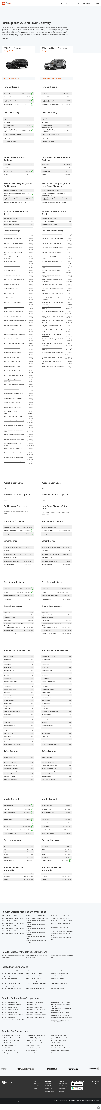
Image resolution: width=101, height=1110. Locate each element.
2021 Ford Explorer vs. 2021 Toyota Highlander (35, 933)
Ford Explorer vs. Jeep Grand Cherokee (12, 973)
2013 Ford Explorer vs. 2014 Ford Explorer (37, 918)
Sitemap (56, 1100)
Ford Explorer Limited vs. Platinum (11, 1004)
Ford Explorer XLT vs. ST (32, 1004)
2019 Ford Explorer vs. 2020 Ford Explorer (13, 918)
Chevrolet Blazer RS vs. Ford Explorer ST (61, 1017)
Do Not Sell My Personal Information (84, 1100)
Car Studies (48, 1083)
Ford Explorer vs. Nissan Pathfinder (11, 988)
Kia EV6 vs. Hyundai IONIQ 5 (9, 1050)
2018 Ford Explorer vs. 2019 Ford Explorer (37, 915)
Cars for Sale (64, 3)
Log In (97, 3)
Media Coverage (63, 1086)
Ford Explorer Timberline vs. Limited (36, 1014)
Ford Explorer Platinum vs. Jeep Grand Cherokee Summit (61, 1009)
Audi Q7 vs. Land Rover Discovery (59, 973)
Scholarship (62, 1088)
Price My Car (48, 1088)
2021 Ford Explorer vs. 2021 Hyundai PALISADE (60, 934)
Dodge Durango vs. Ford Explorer (11, 976)
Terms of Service (63, 1100)
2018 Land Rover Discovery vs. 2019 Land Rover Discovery (37, 956)
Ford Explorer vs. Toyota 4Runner (35, 971)
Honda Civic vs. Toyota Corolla (10, 1043)
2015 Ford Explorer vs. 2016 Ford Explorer (13, 921)
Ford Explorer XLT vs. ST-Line (34, 1007)
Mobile (35, 1088)
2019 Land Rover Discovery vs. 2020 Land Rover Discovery (13, 956)
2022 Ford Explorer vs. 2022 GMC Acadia (61, 918)
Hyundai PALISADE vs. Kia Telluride (60, 1038)
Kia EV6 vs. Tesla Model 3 (57, 1053)
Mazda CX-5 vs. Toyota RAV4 (58, 1035)
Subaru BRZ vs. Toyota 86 (9, 1045)
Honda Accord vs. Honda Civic (59, 1040)
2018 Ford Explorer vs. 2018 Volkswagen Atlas (61, 938)
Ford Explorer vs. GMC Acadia (10, 981)
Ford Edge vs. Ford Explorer (9, 986)
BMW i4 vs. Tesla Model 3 (33, 1045)
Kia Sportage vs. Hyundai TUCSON (11, 1035)
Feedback (61, 1091)
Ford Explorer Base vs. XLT (9, 1017)
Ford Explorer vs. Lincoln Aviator (35, 988)
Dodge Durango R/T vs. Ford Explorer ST (13, 1019)
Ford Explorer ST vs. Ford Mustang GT (61, 1012)
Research (74, 3)
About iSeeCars (63, 1083)
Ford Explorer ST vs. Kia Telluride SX (60, 1002)
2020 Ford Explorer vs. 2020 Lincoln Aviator (60, 928)
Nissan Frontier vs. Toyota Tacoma (36, 1043)
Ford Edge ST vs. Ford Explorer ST (60, 1015)
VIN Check (86, 3)
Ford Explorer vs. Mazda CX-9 (34, 978)
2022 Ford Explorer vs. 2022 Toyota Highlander (35, 921)
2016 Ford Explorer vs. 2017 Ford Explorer (13, 923)
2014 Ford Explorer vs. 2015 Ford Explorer (13, 931)
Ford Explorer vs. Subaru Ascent (59, 983)
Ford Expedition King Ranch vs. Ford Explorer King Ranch (60, 1020)
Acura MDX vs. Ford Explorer (58, 981)
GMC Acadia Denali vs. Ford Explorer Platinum (60, 1005)
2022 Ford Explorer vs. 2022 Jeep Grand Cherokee (36, 941)
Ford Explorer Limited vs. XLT (10, 1002)
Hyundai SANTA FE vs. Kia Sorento (35, 1035)
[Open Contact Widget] (98, 1107)
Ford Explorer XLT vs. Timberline (35, 1017)
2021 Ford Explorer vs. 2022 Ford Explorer (13, 933)
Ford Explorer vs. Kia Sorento (34, 973)
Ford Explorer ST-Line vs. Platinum (35, 1009)
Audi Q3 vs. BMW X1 (31, 1050)
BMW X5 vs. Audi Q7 (31, 1053)
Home (3, 8)
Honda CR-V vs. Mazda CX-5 (33, 1040)
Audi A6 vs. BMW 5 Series (57, 1043)
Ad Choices (96, 1100)
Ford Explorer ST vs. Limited (9, 1012)
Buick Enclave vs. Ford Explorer (59, 986)
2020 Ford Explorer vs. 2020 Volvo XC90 (61, 921)
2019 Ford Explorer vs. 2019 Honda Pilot (61, 915)
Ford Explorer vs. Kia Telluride (34, 976)
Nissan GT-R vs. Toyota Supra (34, 1038)
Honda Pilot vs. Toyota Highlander (11, 1038)
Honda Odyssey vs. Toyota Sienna (11, 1053)
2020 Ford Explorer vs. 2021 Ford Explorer (13, 926)
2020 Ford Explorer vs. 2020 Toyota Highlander (35, 925)
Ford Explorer (9, 8)
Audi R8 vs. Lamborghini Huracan (60, 1050)
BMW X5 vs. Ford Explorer (57, 988)
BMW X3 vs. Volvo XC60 (57, 1045)
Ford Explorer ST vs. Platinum (10, 1009)
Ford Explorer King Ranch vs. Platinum (12, 1014)
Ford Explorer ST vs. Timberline (34, 1002)
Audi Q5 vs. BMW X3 (7, 1048)
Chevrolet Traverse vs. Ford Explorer (36, 983)
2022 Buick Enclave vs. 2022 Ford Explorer (62, 931)
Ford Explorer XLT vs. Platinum (34, 1012)
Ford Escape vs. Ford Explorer (59, 971)
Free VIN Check (37, 1086)
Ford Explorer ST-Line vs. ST (9, 1007)
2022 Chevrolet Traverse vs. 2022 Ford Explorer (61, 924)
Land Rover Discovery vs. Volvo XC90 (36, 986)
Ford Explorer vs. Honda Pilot (10, 978)
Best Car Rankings (50, 1086)
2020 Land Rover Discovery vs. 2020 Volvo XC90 (62, 956)
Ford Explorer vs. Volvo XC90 (58, 976)
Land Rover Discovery (19, 8)
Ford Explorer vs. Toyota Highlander (12, 971)
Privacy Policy (72, 1100)
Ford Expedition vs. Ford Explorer (11, 983)
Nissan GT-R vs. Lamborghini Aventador (62, 1048)
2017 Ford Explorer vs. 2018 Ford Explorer (13, 928)
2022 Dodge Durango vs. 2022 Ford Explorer (35, 937)
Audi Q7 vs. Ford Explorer (57, 978)
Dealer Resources (49, 1091)
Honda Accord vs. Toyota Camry (10, 1040)
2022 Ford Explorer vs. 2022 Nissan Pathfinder (35, 929)
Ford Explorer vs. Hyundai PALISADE (35, 981)
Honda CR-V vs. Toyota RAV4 (34, 1048)
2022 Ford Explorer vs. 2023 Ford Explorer (13, 915)
